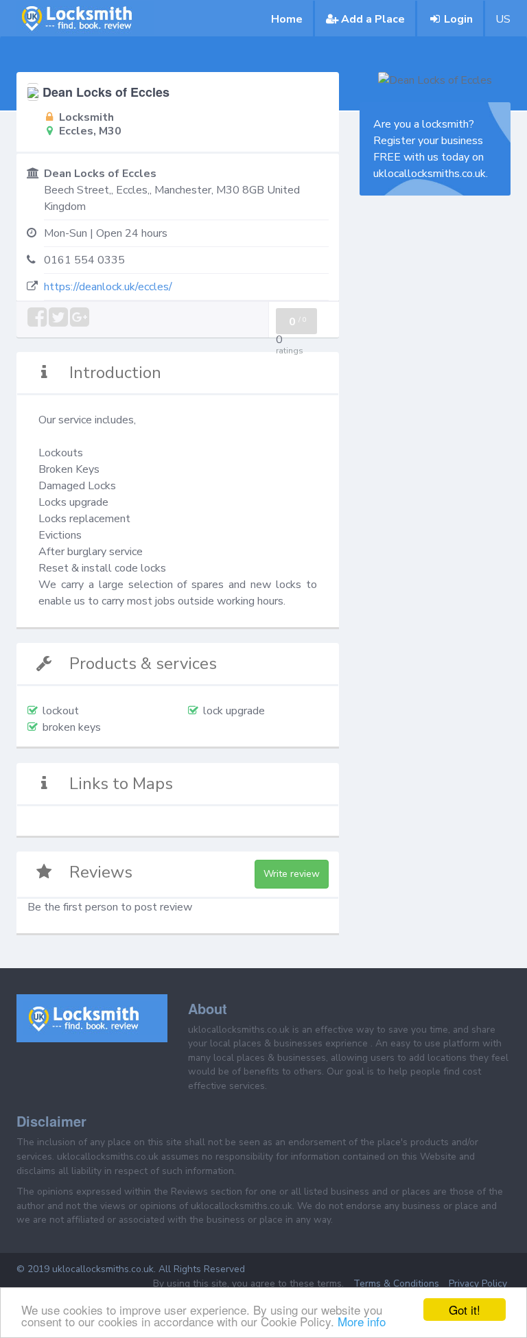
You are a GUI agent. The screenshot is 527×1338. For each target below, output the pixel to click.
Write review (292, 873)
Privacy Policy (478, 1283)
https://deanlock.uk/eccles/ (108, 286)
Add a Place (373, 19)
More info (362, 1321)
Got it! (464, 1309)
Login (458, 19)
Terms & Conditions (396, 1283)
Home (287, 19)
